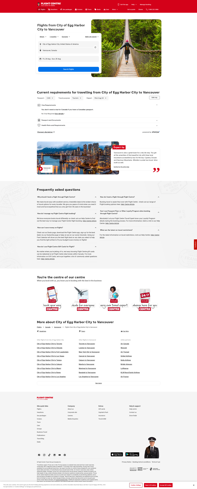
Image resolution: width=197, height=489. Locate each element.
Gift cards (101, 409)
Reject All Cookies (150, 485)
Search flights (68, 69)
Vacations (54, 9)
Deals (99, 9)
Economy (65, 37)
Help (133, 4)
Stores (141, 9)
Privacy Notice (126, 462)
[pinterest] (65, 455)
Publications (41, 435)
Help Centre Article (89, 221)
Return (42, 37)
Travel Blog (40, 438)
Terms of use (156, 462)
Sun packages (67, 9)
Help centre (133, 409)
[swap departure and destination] (95, 47)
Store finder (133, 415)
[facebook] (39, 455)
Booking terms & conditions (142, 462)
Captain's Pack (103, 412)
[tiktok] (49, 455)
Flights (43, 9)
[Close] (193, 485)
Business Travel (42, 432)
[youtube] (59, 455)
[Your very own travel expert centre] (114, 299)
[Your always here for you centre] (145, 299)
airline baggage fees (62, 479)
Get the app (124, 4)
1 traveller (53, 37)
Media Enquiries (73, 419)
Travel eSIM (102, 419)
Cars (107, 9)
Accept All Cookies (165, 485)
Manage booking (145, 4)
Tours (90, 9)
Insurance (101, 415)
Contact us (132, 412)
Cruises (79, 9)
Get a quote (131, 9)
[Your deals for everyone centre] (83, 299)
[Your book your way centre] (52, 299)
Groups (39, 429)
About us (71, 409)
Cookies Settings (136, 485)
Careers (70, 415)
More (114, 9)
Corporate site (72, 412)
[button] (98, 383)
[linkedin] (54, 455)
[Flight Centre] (45, 398)
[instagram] (44, 455)
